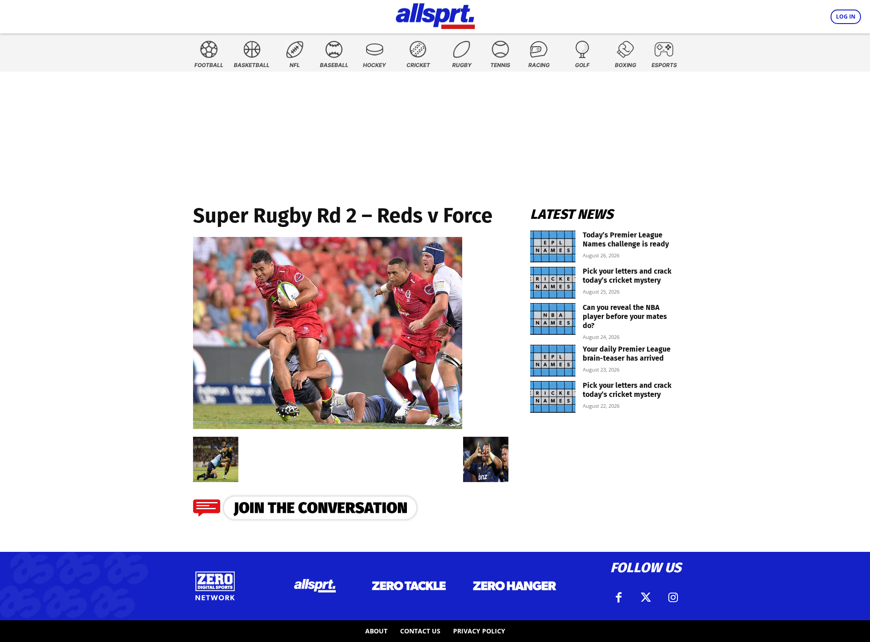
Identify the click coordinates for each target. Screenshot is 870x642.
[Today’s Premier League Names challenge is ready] (552, 246)
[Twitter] (645, 597)
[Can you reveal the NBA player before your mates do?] (552, 319)
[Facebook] (618, 597)
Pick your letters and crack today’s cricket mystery (627, 276)
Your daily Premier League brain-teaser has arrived (627, 353)
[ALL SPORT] (435, 14)
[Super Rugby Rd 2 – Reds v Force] (327, 426)
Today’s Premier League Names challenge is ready (626, 239)
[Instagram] (673, 597)
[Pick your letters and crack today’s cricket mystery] (552, 283)
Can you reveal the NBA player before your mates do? (625, 316)
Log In (846, 16)
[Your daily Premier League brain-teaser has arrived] (552, 361)
